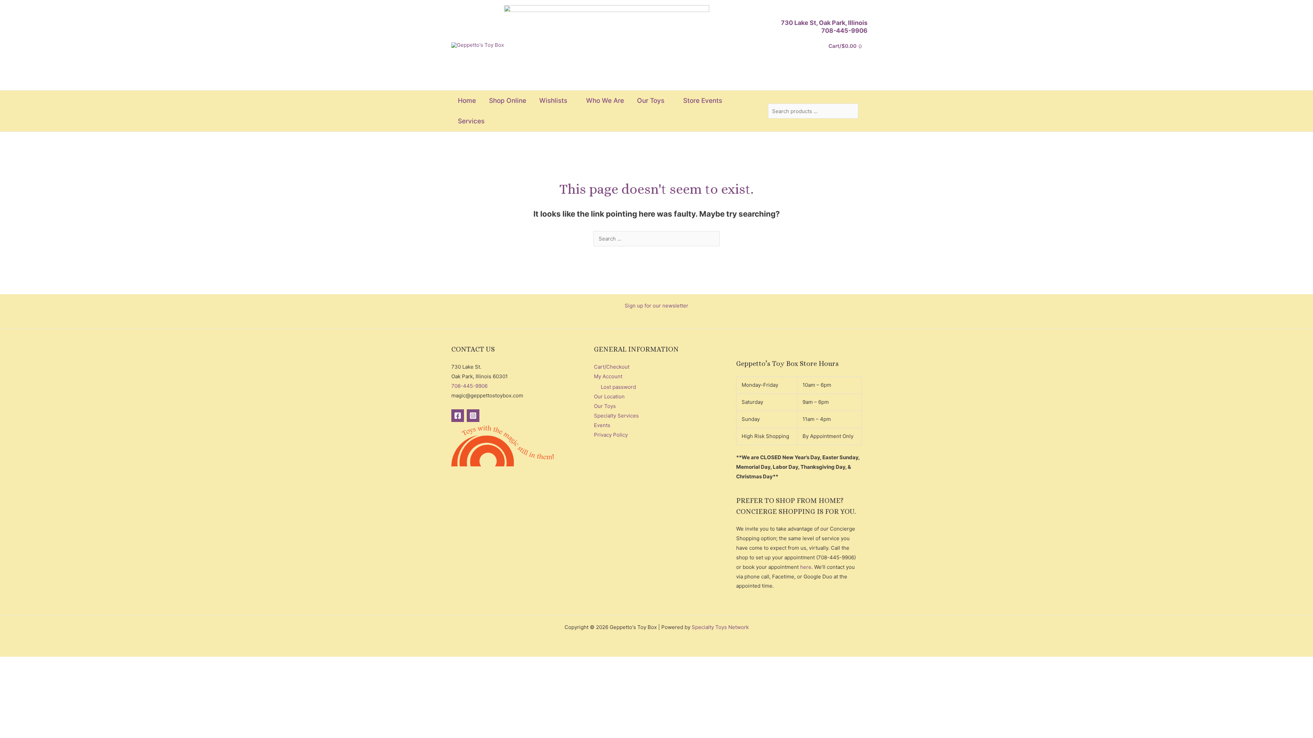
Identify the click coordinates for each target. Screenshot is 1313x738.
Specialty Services (616, 415)
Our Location (609, 396)
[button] (570, 101)
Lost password (618, 387)
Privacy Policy (611, 435)
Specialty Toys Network (720, 627)
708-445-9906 (844, 30)
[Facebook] (457, 415)
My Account (608, 376)
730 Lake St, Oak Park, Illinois (824, 22)
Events (602, 425)
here (805, 567)
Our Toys (605, 406)
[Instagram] (473, 415)
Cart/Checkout (611, 367)
